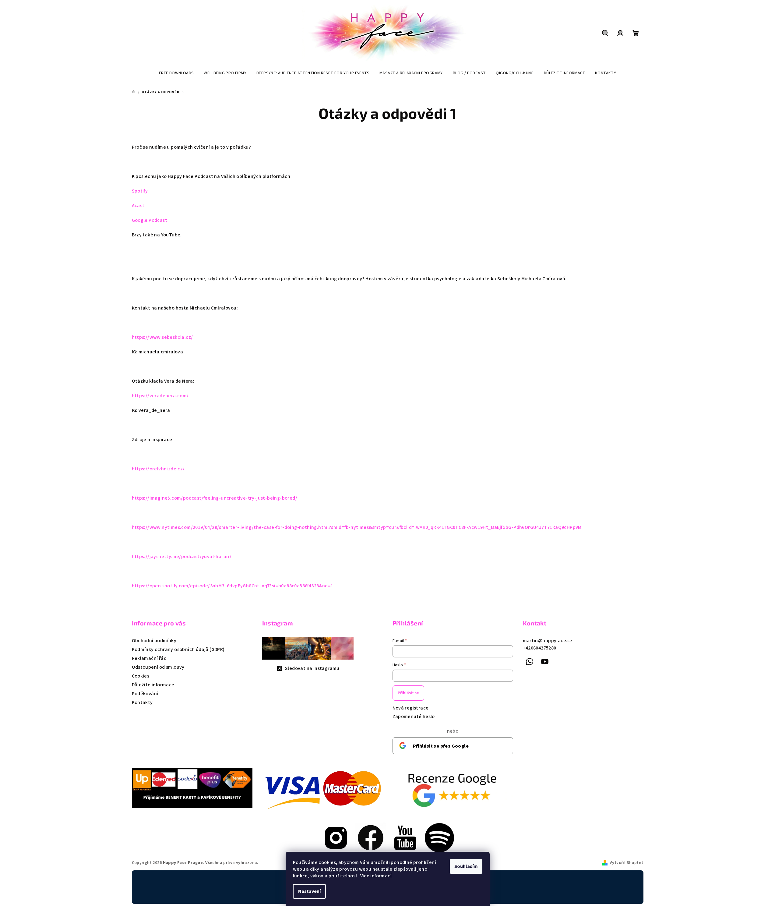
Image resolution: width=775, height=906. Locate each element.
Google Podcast (149, 220)
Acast (138, 205)
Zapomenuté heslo (414, 716)
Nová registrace (411, 708)
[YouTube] (545, 662)
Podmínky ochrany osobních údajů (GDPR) (178, 649)
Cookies (141, 676)
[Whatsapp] (530, 662)
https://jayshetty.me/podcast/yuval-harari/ (182, 556)
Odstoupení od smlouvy (158, 667)
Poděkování (145, 693)
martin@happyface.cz (548, 640)
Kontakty (142, 702)
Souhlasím (466, 866)
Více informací (376, 875)
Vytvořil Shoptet (626, 863)
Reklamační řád (149, 658)
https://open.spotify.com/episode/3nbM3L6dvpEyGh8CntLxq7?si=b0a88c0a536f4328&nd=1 (232, 585)
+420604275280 (539, 648)
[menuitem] (176, 73)
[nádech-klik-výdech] (370, 837)
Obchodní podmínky (154, 640)
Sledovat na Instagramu (312, 668)
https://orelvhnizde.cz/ (158, 468)
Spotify (140, 191)
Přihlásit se (408, 693)
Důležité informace (153, 684)
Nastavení (309, 891)
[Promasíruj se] (336, 837)
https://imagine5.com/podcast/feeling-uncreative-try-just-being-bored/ (215, 498)
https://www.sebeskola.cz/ (162, 337)
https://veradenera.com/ (160, 395)
